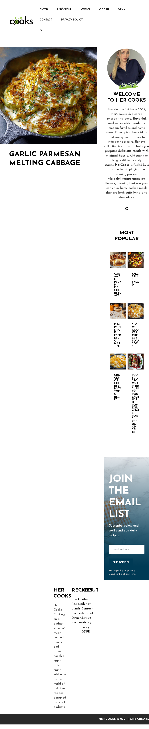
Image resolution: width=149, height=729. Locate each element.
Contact (46, 20)
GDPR (85, 631)
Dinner (104, 9)
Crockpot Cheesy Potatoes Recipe (117, 387)
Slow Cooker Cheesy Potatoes (135, 335)
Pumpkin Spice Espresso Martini (117, 335)
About (122, 9)
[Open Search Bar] (41, 30)
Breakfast (64, 9)
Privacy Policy (72, 20)
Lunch (85, 9)
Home (44, 9)
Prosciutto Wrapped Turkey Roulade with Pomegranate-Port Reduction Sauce (135, 404)
